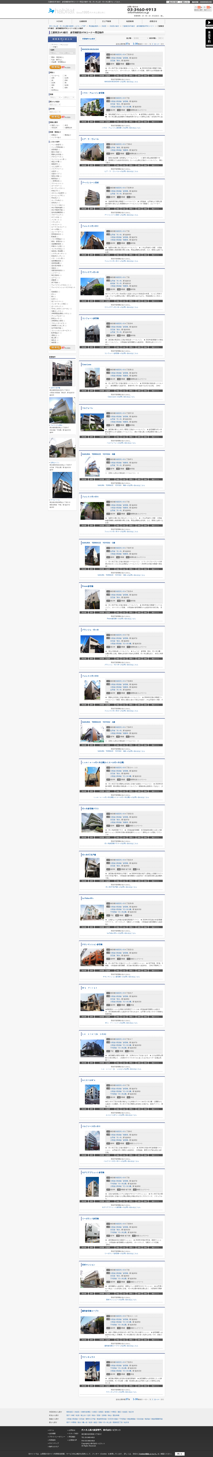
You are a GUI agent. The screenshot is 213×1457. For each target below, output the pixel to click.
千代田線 (113, 912)
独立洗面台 (56, 275)
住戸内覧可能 (57, 328)
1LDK (67, 78)
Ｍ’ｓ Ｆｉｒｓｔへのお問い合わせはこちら (121, 1023)
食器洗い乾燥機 (58, 251)
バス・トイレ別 (58, 258)
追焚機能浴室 (57, 261)
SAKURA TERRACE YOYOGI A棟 (98, 722)
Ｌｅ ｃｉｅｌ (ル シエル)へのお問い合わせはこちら (121, 1069)
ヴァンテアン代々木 (90, 272)
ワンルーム (55, 76)
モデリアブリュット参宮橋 (93, 1172)
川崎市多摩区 (85, 1412)
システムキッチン (58, 253)
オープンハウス (58, 188)
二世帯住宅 (56, 181)
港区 (119, 1412)
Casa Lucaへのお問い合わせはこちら (121, 397)
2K (52, 80)
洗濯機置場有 (57, 244)
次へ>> (156, 44)
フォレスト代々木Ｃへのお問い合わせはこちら (121, 261)
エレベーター (57, 232)
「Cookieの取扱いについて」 (148, 1454)
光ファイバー (57, 301)
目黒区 (100, 1412)
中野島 (73, 1422)
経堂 (95, 1422)
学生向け (55, 198)
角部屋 (54, 342)
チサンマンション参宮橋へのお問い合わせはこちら (121, 977)
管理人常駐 (56, 176)
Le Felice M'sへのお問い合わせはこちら (121, 933)
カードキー (56, 186)
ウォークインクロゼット (61, 285)
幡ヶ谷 (84, 1422)
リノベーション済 (58, 159)
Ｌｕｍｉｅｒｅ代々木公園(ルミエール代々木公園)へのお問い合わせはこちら (121, 797)
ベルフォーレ (87, 408)
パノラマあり (56, 137)
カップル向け (57, 200)
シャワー (55, 273)
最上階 (54, 338)
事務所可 (55, 164)
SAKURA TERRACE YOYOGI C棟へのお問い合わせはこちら (121, 575)
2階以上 (55, 335)
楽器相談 (55, 149)
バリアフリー (57, 169)
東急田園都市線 (157, 1419)
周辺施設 (72, 1437)
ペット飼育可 (57, 145)
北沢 (88, 1415)
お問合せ (72, 1430)
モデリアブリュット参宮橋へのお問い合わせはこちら (121, 1207)
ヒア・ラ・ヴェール (90, 139)
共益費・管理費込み (58, 62)
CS (53, 294)
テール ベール (55, 500)
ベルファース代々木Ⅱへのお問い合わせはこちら (121, 1161)
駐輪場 (54, 237)
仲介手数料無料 (58, 208)
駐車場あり (56, 333)
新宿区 (107, 1412)
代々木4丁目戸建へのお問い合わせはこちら (121, 887)
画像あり (54, 135)
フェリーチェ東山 (56, 425)
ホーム (51, 1430)
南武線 (147, 1419)
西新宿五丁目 (118, 1422)
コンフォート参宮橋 (90, 318)
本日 (66, 125)
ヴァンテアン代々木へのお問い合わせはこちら (121, 307)
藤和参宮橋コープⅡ (90, 1311)
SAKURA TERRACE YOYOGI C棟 (98, 543)
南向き (54, 340)
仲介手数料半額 (58, 210)
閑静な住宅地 (57, 154)
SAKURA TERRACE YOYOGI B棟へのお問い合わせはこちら (121, 485)
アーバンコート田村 (90, 183)
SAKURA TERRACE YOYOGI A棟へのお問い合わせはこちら (121, 751)
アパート (54, 45)
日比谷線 (140, 1419)
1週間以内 (68, 128)
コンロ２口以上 (58, 249)
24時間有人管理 (58, 321)
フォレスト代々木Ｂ (90, 676)
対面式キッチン (58, 256)
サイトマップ (54, 1443)
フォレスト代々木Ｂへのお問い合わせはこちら (121, 711)
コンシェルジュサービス (61, 330)
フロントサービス (58, 323)
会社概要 (52, 1433)
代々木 (122, 54)
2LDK (53, 83)
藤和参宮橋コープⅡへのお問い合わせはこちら (121, 1346)
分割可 (54, 171)
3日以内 (54, 128)
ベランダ (55, 222)
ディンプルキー (58, 316)
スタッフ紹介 (74, 1433)
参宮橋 (125, 58)
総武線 (112, 283)
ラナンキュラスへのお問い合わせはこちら (121, 1392)
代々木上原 (107, 1422)
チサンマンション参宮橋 (92, 944)
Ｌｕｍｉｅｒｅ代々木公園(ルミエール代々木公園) (103, 762)
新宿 (118, 147)
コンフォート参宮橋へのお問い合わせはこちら (121, 353)
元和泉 (104, 1415)
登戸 (68, 1415)
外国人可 (55, 191)
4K (52, 88)
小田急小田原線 (116, 58)
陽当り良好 (56, 152)
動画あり (68, 135)
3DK (52, 85)
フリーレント (57, 183)
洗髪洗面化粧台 (58, 270)
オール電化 (56, 229)
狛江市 (131, 1412)
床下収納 (55, 282)
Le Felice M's (87, 898)
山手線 (112, 147)
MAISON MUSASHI (90, 49)
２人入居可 (56, 166)
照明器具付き (57, 234)
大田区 (94, 1412)
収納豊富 (55, 292)
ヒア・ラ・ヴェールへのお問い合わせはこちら (121, 171)
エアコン (55, 278)
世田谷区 (69, 1412)
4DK (66, 88)
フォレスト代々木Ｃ (90, 226)
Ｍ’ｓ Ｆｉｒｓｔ (89, 988)
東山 (109, 1415)
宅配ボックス (57, 311)
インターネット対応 (59, 304)
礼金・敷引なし (57, 60)
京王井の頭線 (113, 1419)
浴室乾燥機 (56, 263)
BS (53, 296)
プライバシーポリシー (57, 1437)
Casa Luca (86, 364)
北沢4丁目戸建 (55, 388)
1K (66, 76)
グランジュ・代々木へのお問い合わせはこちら (121, 665)
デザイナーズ (57, 157)
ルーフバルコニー (58, 227)
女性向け (55, 203)
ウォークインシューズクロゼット (62, 288)
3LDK (67, 85)
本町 (72, 1415)
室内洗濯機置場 (58, 212)
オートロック (57, 306)
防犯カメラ (56, 318)
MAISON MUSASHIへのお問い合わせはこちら (121, 82)
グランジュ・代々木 (90, 630)
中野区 (113, 1412)
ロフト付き (56, 217)
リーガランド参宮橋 (90, 1219)
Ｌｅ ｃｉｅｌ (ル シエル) (94, 1034)
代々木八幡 (127, 107)
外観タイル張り (58, 246)
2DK (66, 80)
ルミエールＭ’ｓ (89, 1080)
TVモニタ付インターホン (61, 309)
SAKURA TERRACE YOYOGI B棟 (98, 454)
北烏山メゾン (54, 462)
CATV (54, 299)
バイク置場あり (58, 239)
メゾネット (56, 220)
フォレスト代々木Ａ (90, 497)
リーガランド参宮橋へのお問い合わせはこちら (121, 1253)
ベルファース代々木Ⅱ (91, 1126)
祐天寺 (126, 1422)
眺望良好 (55, 179)
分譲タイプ (56, 174)
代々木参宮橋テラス (90, 809)
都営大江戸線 (90, 1419)
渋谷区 (117, 54)
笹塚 (100, 1422)
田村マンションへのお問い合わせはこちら (121, 1300)
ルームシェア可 (58, 195)
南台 (93, 1415)
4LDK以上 (55, 90)
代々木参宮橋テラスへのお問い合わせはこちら (121, 843)
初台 (118, 60)
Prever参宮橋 (87, 586)
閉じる (179, 1454)
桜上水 (83, 1415)
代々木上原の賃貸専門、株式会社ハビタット (101, 1430)
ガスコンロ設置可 (58, 193)
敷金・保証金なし (57, 57)
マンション (64, 45)
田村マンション (88, 1265)
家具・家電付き (58, 241)
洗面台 (54, 268)
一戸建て (54, 47)
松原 (77, 1415)
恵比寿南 (116, 1415)
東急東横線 (131, 1419)
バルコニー (56, 224)
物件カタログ (54, 1446)
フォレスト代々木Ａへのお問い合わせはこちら (121, 531)
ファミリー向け (58, 205)
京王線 (112, 60)
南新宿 (125, 150)
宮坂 (98, 1415)
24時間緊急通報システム (61, 313)
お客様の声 (73, 1440)
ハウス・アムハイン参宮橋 (93, 93)
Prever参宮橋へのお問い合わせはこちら (121, 619)
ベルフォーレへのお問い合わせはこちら (121, 443)
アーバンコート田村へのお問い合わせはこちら (121, 215)
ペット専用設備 (58, 147)
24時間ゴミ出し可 (58, 325)
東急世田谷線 (101, 1419)
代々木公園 (122, 912)
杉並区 (125, 1412)
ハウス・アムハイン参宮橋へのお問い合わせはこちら (121, 128)
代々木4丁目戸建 (89, 855)
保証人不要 (56, 162)
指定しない (56, 125)
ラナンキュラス (88, 1357)
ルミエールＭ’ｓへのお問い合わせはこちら (121, 1115)
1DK (52, 78)
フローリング (57, 215)
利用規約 (52, 1440)
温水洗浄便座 (57, 266)
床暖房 (54, 280)
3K (66, 83)
